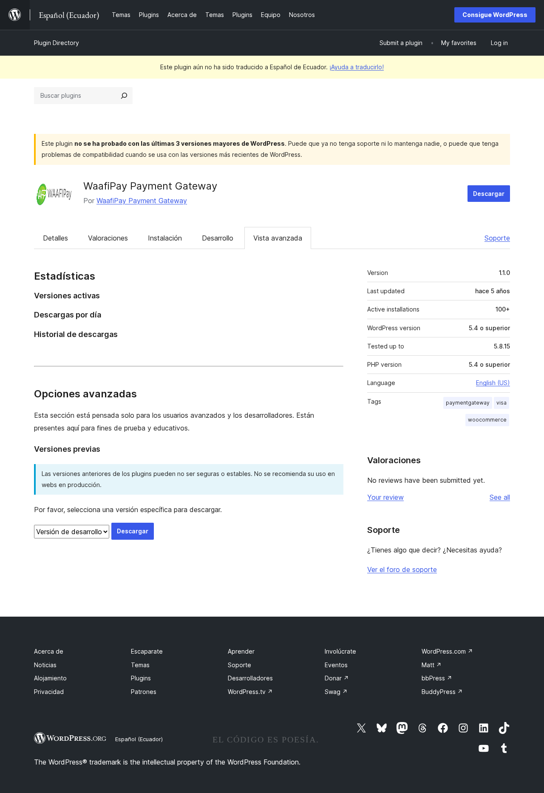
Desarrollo (217, 238)
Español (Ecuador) (139, 739)
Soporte (497, 238)
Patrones (143, 691)
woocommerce (487, 419)
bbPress (437, 678)
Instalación (165, 238)
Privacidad (49, 691)
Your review (385, 497)
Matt (432, 664)
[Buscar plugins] (124, 95)
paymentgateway (468, 402)
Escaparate (147, 651)
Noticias (45, 664)
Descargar (488, 193)
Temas (140, 664)
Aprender (241, 651)
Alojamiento (50, 678)
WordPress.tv (250, 691)
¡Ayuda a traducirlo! (356, 67)
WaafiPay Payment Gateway (150, 186)
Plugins (141, 678)
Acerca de (48, 651)
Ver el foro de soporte (402, 569)
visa (501, 402)
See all (500, 497)
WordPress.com (447, 651)
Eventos (336, 664)
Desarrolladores (250, 678)
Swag (336, 691)
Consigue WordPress (494, 14)
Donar (337, 678)
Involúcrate (340, 651)
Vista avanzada (277, 238)
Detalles (55, 238)
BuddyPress (442, 691)
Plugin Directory (56, 42)
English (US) (493, 382)
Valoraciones (108, 238)
